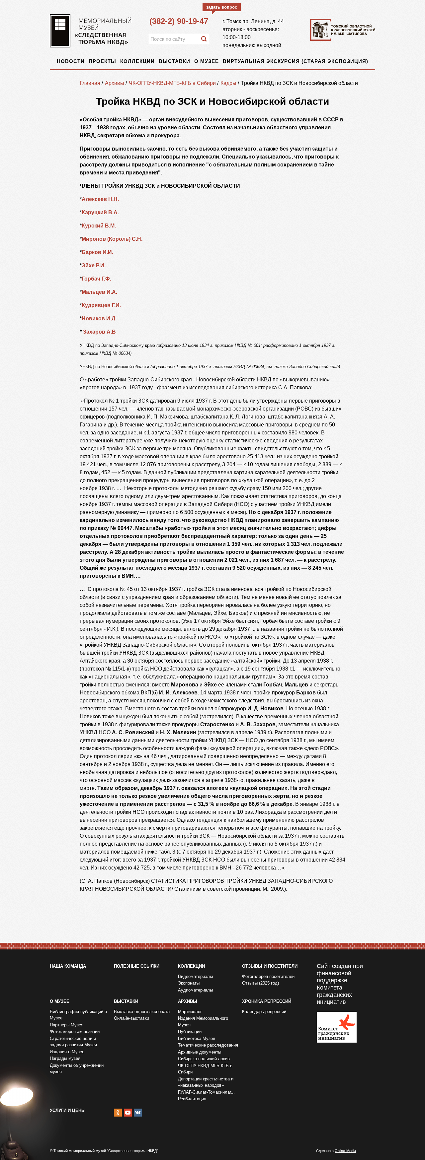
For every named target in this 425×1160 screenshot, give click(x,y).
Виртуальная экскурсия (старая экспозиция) (295, 61)
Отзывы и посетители (270, 966)
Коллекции (137, 61)
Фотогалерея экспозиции (75, 1031)
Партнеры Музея (66, 1024)
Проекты (102, 61)
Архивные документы (199, 1052)
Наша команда (68, 966)
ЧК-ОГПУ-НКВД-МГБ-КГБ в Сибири (172, 83)
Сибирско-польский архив (204, 1058)
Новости (71, 61)
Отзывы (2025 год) (260, 983)
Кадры (228, 83)
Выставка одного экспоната (142, 1011)
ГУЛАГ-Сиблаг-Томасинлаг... (206, 1092)
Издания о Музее (67, 1051)
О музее (206, 61)
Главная (90, 83)
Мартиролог (190, 1011)
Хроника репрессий (266, 1001)
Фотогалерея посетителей (268, 976)
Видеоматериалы (195, 976)
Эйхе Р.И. (94, 265)
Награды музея (65, 1058)
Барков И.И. (97, 252)
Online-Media (345, 1151)
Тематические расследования (208, 1045)
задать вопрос (221, 7)
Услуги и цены (68, 1110)
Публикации (190, 1031)
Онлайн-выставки (131, 1018)
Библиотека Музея (196, 1038)
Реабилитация (192, 1098)
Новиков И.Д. (100, 318)
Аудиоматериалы (195, 990)
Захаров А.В (100, 332)
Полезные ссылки (136, 966)
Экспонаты (189, 983)
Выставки (174, 61)
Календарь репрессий (264, 1011)
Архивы (114, 83)
